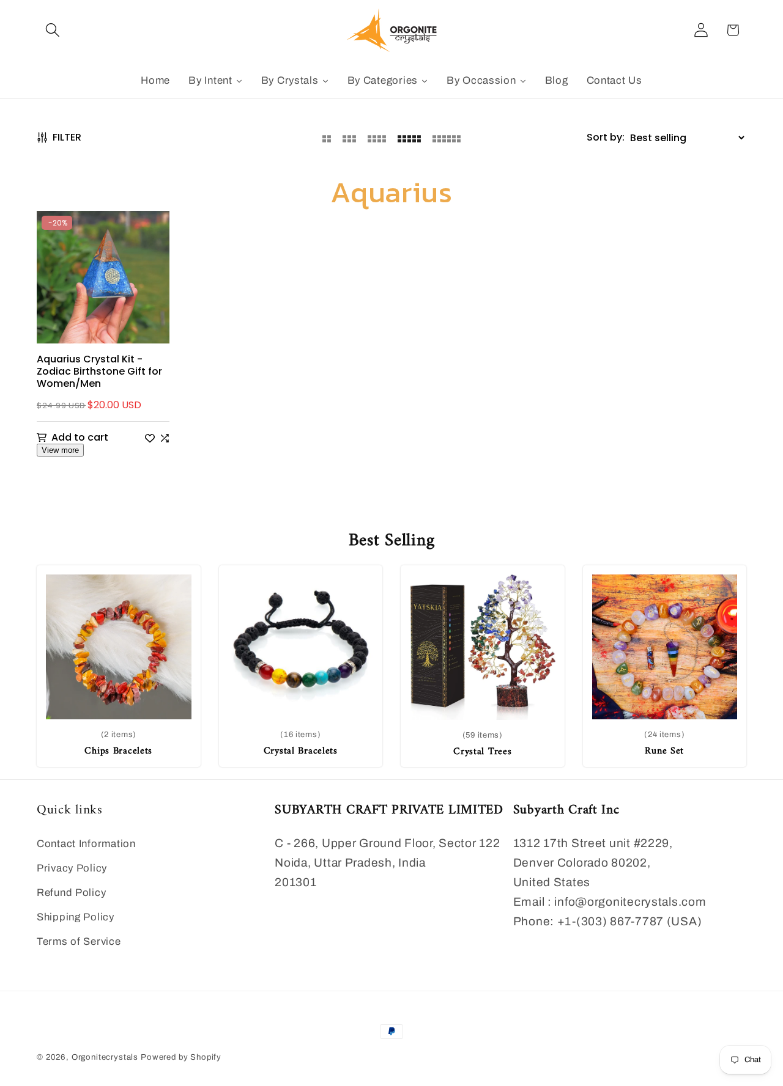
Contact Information (86, 843)
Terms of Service (79, 941)
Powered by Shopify (181, 1057)
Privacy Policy (72, 868)
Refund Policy (71, 892)
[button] (53, 30)
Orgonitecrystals (105, 1057)
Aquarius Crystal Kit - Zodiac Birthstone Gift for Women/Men (99, 371)
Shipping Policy (75, 917)
